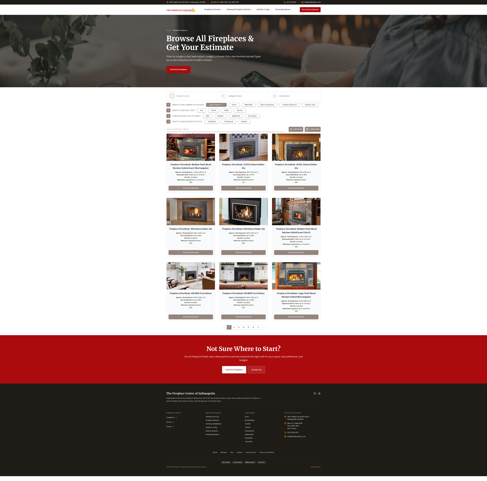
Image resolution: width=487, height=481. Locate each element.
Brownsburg (249, 420)
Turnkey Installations (213, 424)
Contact (239, 452)
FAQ (231, 452)
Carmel (247, 424)
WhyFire (318, 467)
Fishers (248, 427)
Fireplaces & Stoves (212, 9)
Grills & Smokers (212, 431)
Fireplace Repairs (212, 420)
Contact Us (256, 369)
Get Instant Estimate (310, 9)
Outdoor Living (263, 9)
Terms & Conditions (266, 452)
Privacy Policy (251, 452)
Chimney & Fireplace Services (239, 9)
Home (168, 30)
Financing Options (282, 9)
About (215, 452)
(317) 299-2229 (291, 2)
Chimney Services (212, 416)
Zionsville (248, 441)
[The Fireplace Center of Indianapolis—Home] (180, 9)
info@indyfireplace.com (312, 2)
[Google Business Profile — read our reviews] (319, 393)
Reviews (224, 452)
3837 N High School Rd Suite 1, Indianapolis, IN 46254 (187, 2)
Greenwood (249, 431)
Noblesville (249, 434)
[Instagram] (315, 393)
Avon (247, 416)
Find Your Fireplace (178, 69)
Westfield (248, 438)
